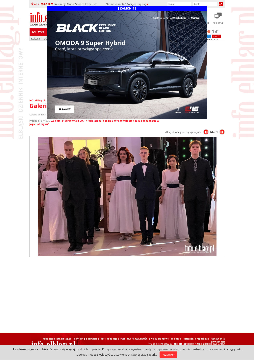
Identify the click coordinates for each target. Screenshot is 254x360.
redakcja (112, 338)
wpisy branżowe (160, 338)
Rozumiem (168, 354)
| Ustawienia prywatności (217, 340)
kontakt (78, 338)
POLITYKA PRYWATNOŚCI (134, 338)
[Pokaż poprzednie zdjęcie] (206, 132)
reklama (176, 338)
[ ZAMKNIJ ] (127, 8)
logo (102, 338)
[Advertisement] (127, 295)
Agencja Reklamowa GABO (210, 343)
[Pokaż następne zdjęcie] (222, 132)
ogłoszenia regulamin (196, 338)
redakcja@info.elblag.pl (57, 338)
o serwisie (91, 338)
